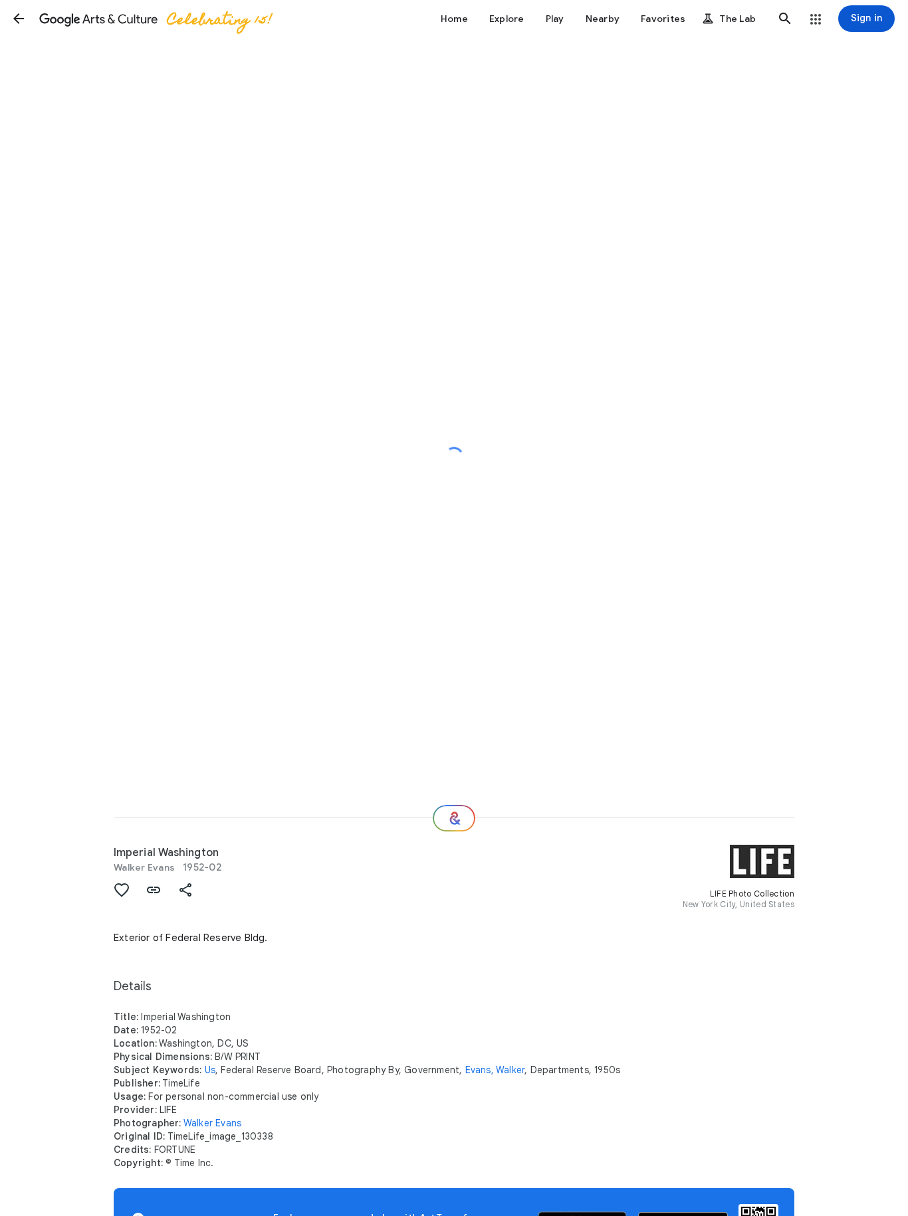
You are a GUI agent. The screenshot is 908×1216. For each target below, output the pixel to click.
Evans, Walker (495, 1070)
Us (210, 1070)
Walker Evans (144, 867)
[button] (19, 19)
